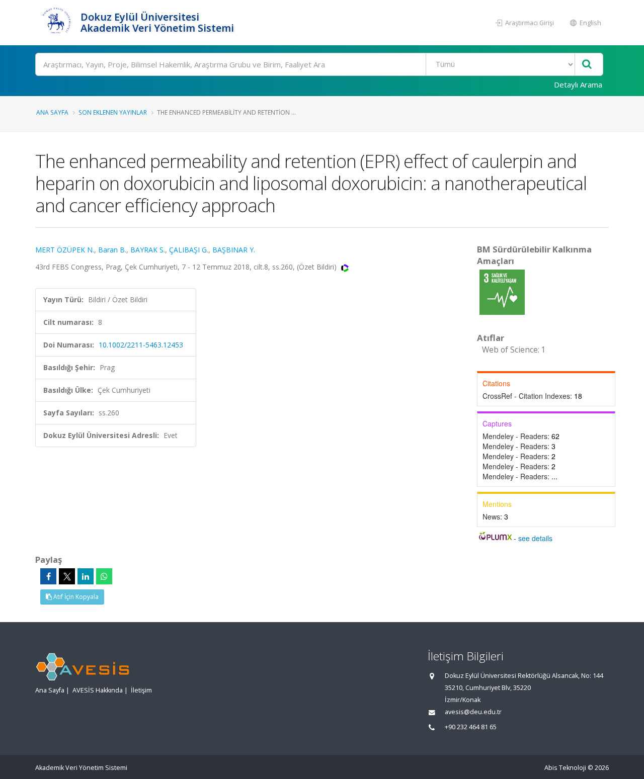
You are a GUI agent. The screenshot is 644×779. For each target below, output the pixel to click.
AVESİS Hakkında (97, 690)
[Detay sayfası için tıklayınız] (502, 291)
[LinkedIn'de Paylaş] (85, 576)
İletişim (141, 690)
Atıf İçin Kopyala (75, 596)
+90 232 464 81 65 (471, 727)
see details (535, 538)
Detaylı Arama (578, 84)
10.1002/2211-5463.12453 (141, 345)
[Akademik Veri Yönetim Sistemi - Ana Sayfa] (56, 22)
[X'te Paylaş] (67, 576)
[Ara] (587, 64)
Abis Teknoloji (565, 767)
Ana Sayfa (52, 112)
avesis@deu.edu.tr (473, 712)
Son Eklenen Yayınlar (112, 112)
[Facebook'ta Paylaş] (48, 576)
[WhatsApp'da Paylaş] (104, 576)
